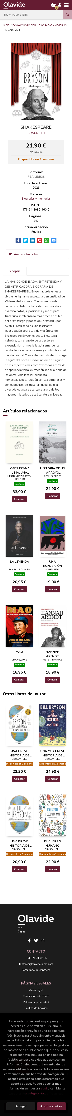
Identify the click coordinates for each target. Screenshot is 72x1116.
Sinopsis (15, 271)
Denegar (21, 1106)
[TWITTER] (36, 941)
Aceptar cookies (51, 1106)
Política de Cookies (36, 1008)
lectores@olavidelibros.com (36, 964)
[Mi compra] (53, 5)
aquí (44, 1088)
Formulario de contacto (36, 970)
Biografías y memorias (52, 25)
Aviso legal (36, 990)
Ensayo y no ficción (24, 25)
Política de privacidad (36, 1002)
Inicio (6, 25)
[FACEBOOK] (29, 941)
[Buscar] (67, 14)
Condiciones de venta (36, 996)
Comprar (19, 499)
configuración (36, 1093)
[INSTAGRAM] (43, 941)
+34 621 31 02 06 (36, 958)
